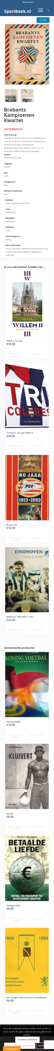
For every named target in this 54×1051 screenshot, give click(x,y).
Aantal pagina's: (12, 236)
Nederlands (10, 212)
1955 (6, 176)
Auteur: (7, 154)
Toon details (38, 354)
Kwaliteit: (9, 227)
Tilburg (7, 167)
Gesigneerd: (9, 181)
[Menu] (39, 10)
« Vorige (43, 20)
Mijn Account (28, 2)
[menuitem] (27, 2)
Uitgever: (8, 163)
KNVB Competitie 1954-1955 (17, 203)
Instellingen (43, 1045)
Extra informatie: (13, 245)
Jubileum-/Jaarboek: (13, 190)
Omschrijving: (10, 134)
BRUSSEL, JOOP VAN (12, 158)
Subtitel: (9, 200)
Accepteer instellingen (27, 1039)
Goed (7, 230)
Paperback (10, 221)
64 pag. (8, 239)
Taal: (7, 209)
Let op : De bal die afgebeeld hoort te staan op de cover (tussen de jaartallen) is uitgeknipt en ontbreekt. (26, 251)
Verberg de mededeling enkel (19, 1045)
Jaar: (6, 172)
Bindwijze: (10, 218)
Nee (6, 185)
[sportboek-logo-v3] (22, 10)
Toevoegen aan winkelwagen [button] (17, 355)
